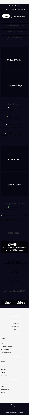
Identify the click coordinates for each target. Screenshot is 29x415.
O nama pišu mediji (14, 326)
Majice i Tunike (14, 60)
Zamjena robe (4, 375)
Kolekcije (3, 338)
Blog (15, 329)
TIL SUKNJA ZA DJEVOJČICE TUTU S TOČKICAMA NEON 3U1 (12, 220)
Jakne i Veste (14, 184)
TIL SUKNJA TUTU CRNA (8, 110)
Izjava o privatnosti (5, 384)
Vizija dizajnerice (5, 341)
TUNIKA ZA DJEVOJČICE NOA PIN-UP (12, 135)
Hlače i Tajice (14, 159)
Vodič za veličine (5, 349)
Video (2, 343)
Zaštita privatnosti (5, 389)
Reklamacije (4, 372)
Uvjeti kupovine (4, 386)
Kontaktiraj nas (14, 321)
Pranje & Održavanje (6, 352)
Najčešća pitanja (5, 366)
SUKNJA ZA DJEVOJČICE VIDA (10, 118)
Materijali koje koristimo (6, 346)
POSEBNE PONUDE (19, 16)
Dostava (3, 361)
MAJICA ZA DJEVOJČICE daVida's (11, 127)
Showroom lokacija (14, 323)
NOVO (6, 16)
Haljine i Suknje (14, 85)
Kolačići (3, 392)
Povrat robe (3, 369)
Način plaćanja (4, 364)
